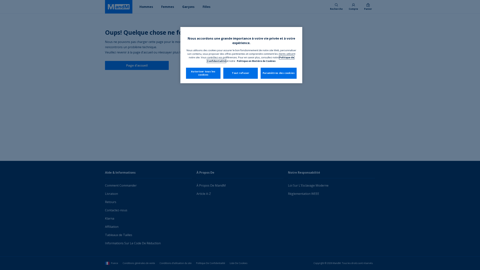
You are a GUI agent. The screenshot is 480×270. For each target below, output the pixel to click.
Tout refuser (240, 73)
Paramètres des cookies (279, 73)
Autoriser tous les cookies (203, 73)
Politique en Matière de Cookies (256, 61)
